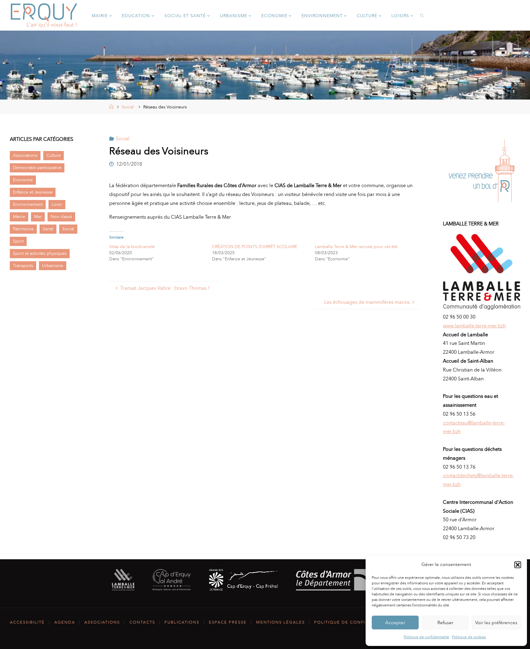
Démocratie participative (37, 167)
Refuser (445, 622)
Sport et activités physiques (40, 253)
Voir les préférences (496, 622)
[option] (481, 172)
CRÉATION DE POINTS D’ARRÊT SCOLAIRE (254, 246)
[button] (518, 565)
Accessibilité (27, 622)
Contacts (142, 622)
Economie (23, 180)
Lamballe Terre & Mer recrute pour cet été (356, 246)
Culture (53, 155)
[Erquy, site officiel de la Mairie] (44, 15)
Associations (25, 155)
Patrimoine (23, 229)
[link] (422, 15)
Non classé (61, 216)
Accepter (395, 622)
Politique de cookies (469, 637)
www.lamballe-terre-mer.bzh (474, 326)
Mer (38, 216)
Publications (181, 622)
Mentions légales (280, 622)
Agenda (64, 622)
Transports (23, 265)
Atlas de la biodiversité (132, 246)
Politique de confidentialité (426, 637)
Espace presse (228, 622)
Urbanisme (52, 265)
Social (128, 107)
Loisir (57, 204)
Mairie (19, 216)
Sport (18, 241)
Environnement (28, 204)
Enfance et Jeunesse (32, 192)
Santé (48, 229)
